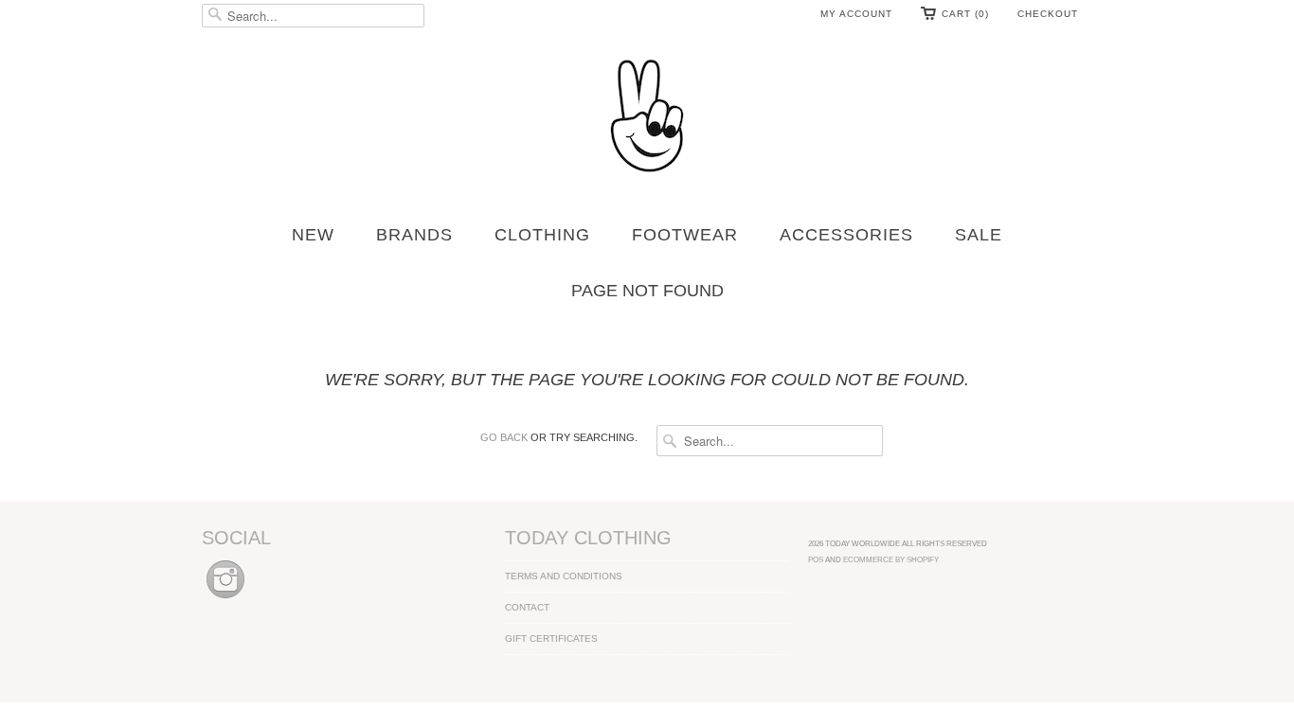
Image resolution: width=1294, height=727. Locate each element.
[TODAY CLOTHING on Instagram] (225, 599)
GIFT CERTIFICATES (551, 638)
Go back (504, 437)
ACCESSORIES (846, 234)
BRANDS (414, 234)
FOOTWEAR (685, 234)
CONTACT (527, 607)
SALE (978, 234)
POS (815, 559)
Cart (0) (965, 14)
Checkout (1047, 14)
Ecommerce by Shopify (891, 559)
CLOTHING (542, 234)
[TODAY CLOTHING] (647, 117)
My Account (856, 14)
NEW (313, 234)
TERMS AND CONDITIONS (563, 576)
